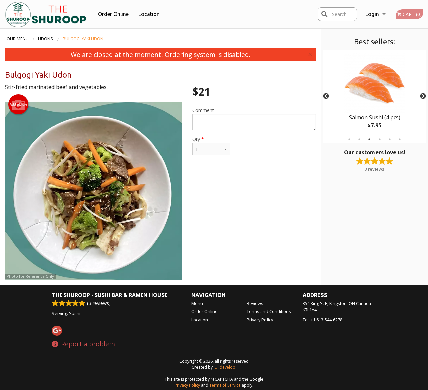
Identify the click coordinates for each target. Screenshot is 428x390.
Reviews (255, 303)
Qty (198, 139)
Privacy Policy (260, 320)
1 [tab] (349, 139)
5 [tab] (389, 139)
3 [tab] (369, 139)
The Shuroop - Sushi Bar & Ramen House (109, 295)
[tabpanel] (374, 96)
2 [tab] (359, 139)
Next (423, 96)
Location (149, 14)
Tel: (322, 320)
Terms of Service (225, 385)
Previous (326, 96)
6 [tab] (399, 139)
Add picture (18, 104)
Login (372, 14)
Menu (197, 303)
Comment (203, 110)
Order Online (113, 14)
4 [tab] (379, 139)
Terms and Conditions (269, 311)
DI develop (225, 367)
